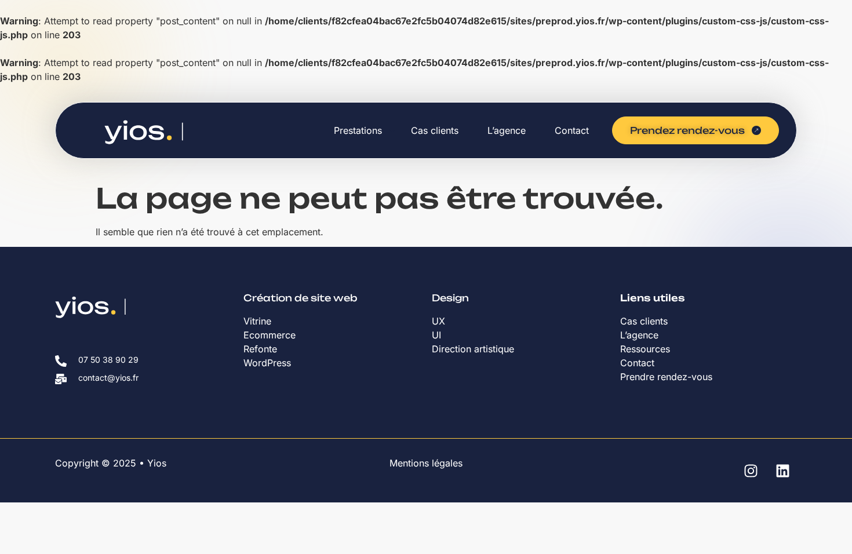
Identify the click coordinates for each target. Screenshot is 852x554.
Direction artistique (474, 349)
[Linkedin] (782, 470)
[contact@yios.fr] (61, 379)
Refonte (260, 349)
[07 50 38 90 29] (61, 361)
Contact (572, 130)
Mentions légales (426, 463)
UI (436, 335)
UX (438, 321)
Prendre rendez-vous (666, 376)
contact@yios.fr (108, 377)
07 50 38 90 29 (108, 360)
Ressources (645, 349)
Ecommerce (269, 335)
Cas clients (434, 130)
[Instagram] (750, 470)
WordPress (267, 363)
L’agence (506, 130)
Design (450, 298)
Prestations (358, 130)
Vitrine (258, 321)
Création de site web (300, 298)
